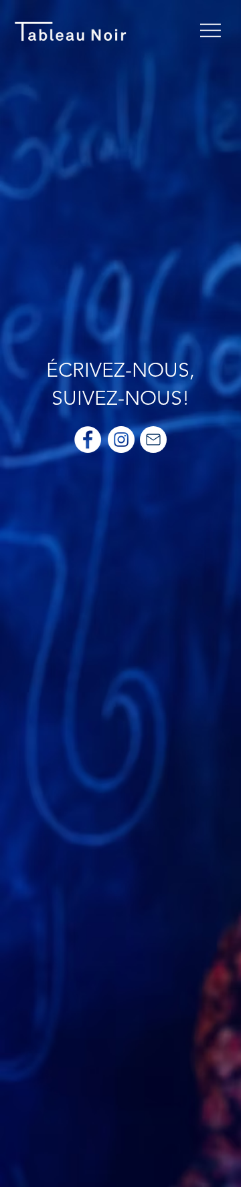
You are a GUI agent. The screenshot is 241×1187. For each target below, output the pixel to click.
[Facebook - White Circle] (87, 439)
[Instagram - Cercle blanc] (121, 439)
